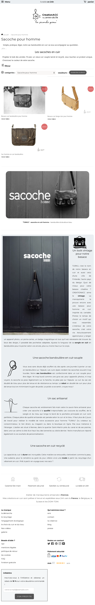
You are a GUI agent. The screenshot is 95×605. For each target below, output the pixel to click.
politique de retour (9, 551)
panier (90, 2)
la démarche (6, 513)
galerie (4, 532)
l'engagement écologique (12, 521)
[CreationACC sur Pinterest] (56, 544)
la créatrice (52, 521)
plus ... (4, 48)
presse (50, 528)
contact (51, 517)
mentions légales (8, 547)
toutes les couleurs (78, 72)
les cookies (6, 555)
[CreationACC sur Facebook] (52, 544)
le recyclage (6, 517)
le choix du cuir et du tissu (12, 524)
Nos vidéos (6, 528)
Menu (7, 2)
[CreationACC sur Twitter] (49, 544)
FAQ (3, 559)
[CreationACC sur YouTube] (63, 544)
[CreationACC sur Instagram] (60, 544)
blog (49, 524)
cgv (2, 544)
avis (49, 513)
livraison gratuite (8, 562)
